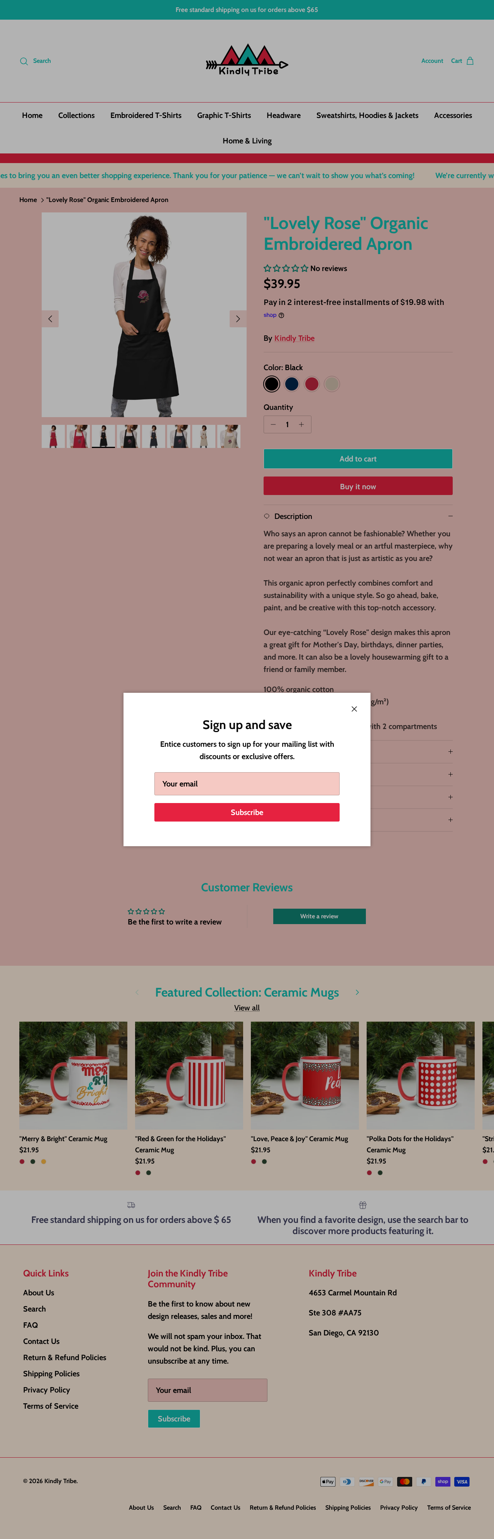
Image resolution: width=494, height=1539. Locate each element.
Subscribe (247, 812)
